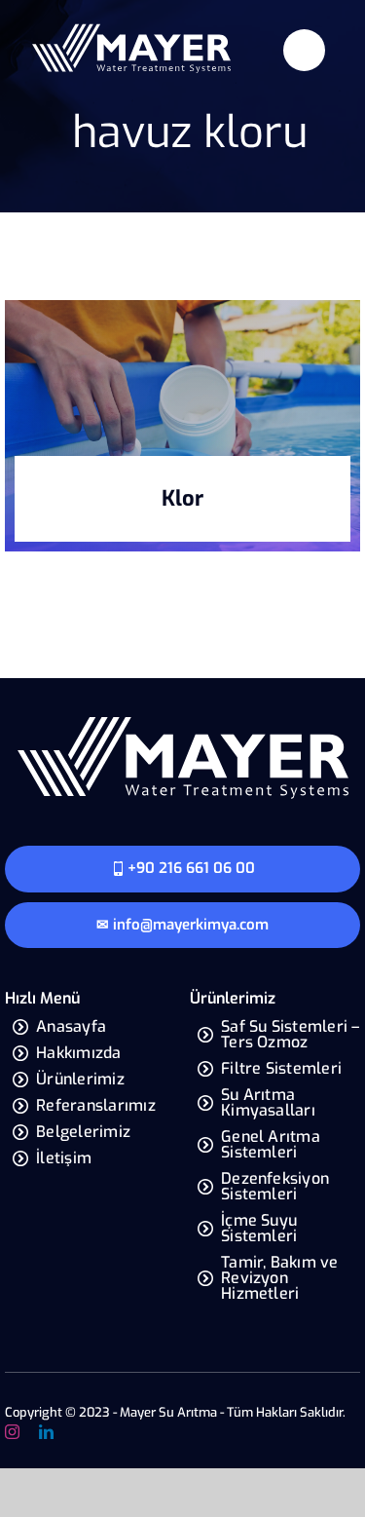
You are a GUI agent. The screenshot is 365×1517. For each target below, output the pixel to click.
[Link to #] (304, 50)
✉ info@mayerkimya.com (182, 924)
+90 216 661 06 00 (191, 868)
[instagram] (12, 1431)
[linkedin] (46, 1431)
